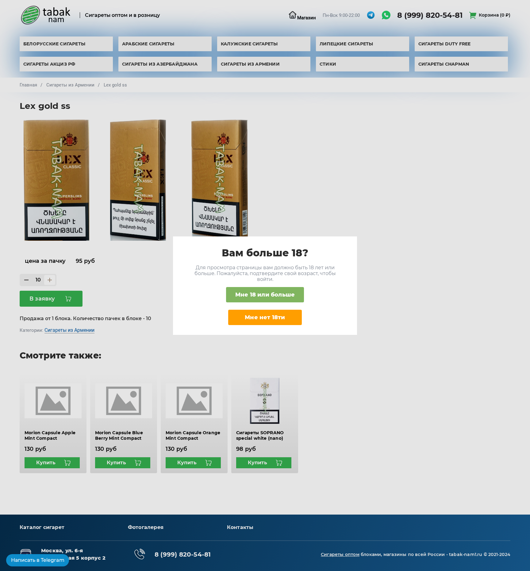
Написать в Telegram (37, 560)
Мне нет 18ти (265, 317)
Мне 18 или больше (265, 294)
